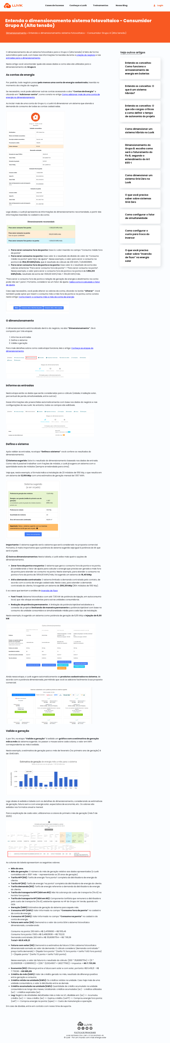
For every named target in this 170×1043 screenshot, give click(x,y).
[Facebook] (79, 1028)
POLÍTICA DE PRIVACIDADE (85, 1032)
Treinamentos (100, 5)
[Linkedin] (90, 1028)
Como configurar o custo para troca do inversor (137, 234)
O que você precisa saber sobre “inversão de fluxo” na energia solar (138, 256)
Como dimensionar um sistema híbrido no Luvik (139, 130)
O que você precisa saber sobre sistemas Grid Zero (138, 198)
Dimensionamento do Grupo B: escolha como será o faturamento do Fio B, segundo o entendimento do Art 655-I (139, 154)
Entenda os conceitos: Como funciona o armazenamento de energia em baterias (138, 68)
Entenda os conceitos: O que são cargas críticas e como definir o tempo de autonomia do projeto (140, 111)
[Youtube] (86, 1028)
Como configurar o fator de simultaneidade (140, 216)
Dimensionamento (16, 33)
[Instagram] (83, 1028)
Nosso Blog (121, 5)
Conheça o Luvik (78, 5)
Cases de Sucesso (54, 5)
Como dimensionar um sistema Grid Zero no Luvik (138, 179)
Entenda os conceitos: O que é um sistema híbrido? (139, 89)
